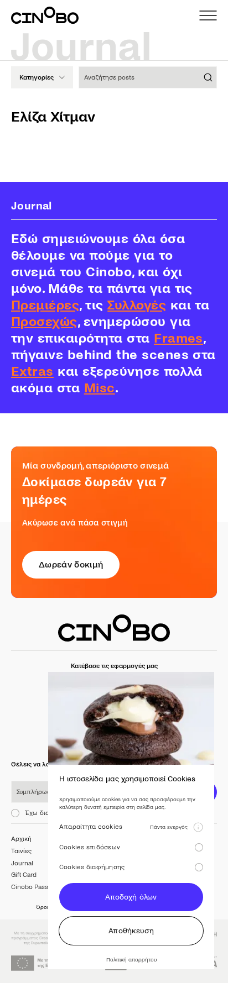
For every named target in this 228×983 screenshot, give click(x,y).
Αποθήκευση (131, 931)
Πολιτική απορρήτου (131, 959)
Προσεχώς (44, 322)
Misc (99, 388)
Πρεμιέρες (45, 305)
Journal (22, 863)
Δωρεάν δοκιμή (71, 564)
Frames (178, 338)
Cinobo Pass (29, 887)
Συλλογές (136, 305)
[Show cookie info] (198, 827)
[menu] (208, 15)
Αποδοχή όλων (131, 897)
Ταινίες (21, 851)
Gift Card (24, 875)
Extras (32, 372)
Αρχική (21, 839)
